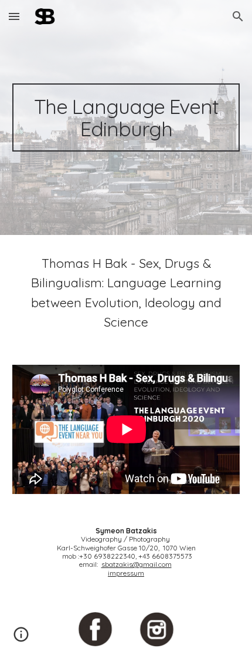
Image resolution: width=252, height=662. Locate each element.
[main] (126, 117)
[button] (14, 16)
